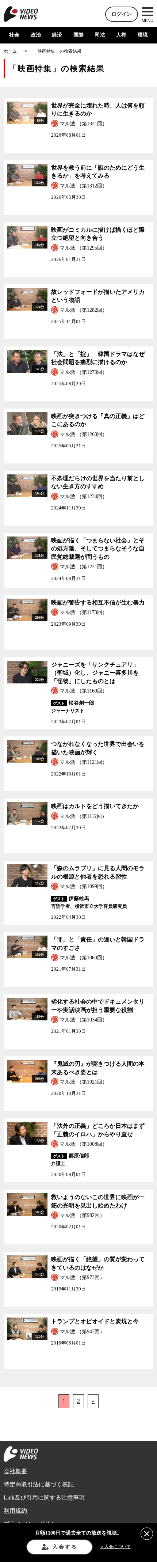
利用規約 (15, 1511)
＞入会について (115, 1546)
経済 (57, 35)
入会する (65, 1547)
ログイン (121, 14)
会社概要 (15, 1471)
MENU (147, 20)
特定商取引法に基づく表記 (39, 1484)
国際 (78, 35)
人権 (121, 35)
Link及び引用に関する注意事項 (44, 1497)
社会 (14, 35)
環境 (143, 35)
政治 (36, 35)
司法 (100, 35)
